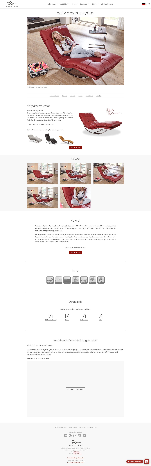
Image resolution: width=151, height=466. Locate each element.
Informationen (54, 96)
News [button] (74, 4)
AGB (96, 427)
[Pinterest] (71, 436)
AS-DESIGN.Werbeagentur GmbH (75, 462)
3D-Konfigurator (107, 4)
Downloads (89, 96)
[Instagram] (75, 436)
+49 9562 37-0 (76, 452)
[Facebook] (66, 436)
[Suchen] (149, 4)
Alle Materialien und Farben (75, 247)
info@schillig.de (77, 454)
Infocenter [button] (84, 4)
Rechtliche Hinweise (60, 427)
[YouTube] (80, 436)
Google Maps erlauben (76, 389)
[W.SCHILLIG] (144, 4)
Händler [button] (94, 4)
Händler (98, 96)
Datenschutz (73, 427)
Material (72, 96)
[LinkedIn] (85, 436)
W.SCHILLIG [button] (64, 4)
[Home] (12, 4)
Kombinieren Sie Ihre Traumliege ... (42, 125)
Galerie (64, 96)
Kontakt (90, 427)
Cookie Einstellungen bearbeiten (75, 458)
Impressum (82, 427)
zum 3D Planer (75, 147)
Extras (80, 96)
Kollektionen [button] (51, 4)
